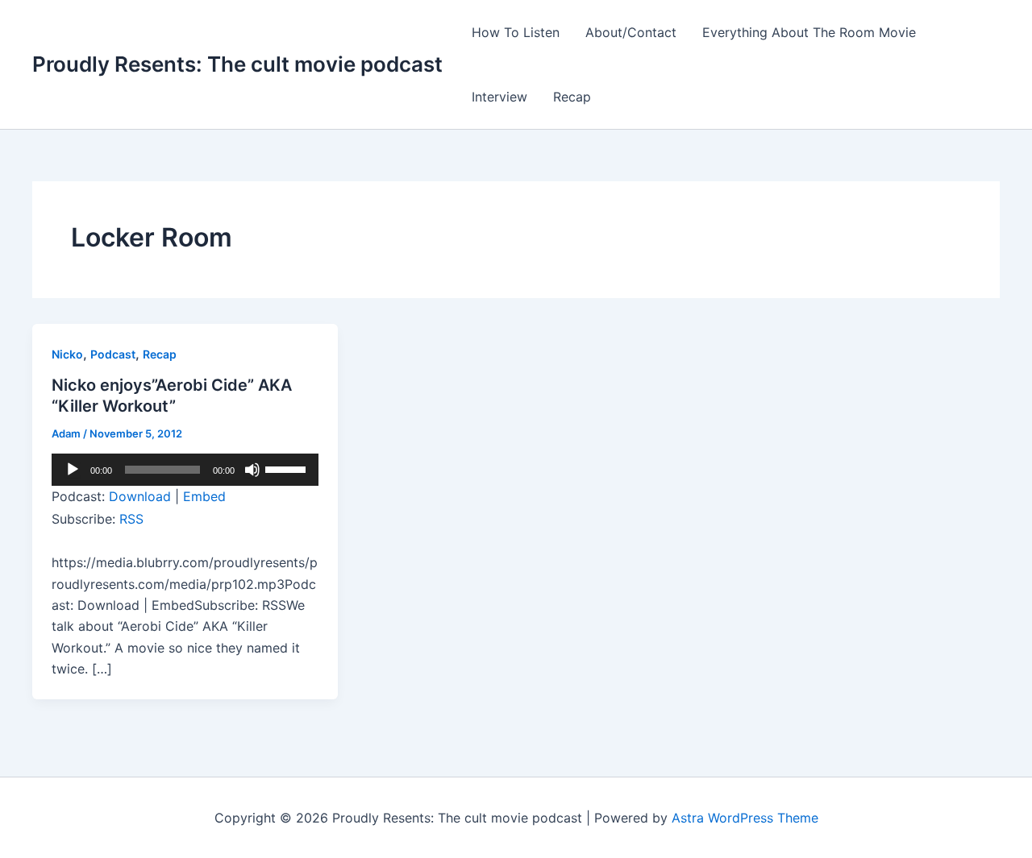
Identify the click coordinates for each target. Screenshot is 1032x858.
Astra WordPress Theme (745, 818)
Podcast (112, 354)
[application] (185, 470)
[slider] (287, 468)
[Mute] (252, 470)
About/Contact (630, 32)
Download (140, 496)
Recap (572, 97)
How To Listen (516, 32)
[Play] (72, 470)
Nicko (67, 354)
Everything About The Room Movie (809, 32)
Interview (499, 97)
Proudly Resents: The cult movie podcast (237, 64)
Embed (204, 496)
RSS (131, 519)
